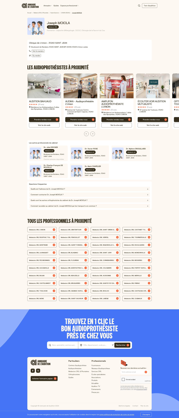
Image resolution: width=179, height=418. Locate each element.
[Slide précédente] (86, 134)
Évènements (96, 389)
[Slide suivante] (92, 134)
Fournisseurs (96, 365)
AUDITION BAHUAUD (40, 101)
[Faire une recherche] (139, 5)
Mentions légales (124, 406)
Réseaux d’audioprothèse (100, 368)
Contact (135, 406)
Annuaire (47, 6)
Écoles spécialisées (98, 374)
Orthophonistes (74, 374)
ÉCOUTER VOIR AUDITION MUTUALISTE (152, 103)
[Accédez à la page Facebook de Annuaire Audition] (33, 371)
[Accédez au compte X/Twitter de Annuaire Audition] (38, 371)
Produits (94, 380)
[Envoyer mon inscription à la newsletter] (146, 372)
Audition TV (95, 386)
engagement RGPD (141, 389)
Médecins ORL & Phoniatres (78, 371)
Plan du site (144, 406)
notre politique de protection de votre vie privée (116, 414)
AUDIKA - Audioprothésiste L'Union (79, 103)
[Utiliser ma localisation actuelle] (113, 345)
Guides (56, 6)
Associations (96, 377)
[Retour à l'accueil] (44, 362)
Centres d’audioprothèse (77, 365)
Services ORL (96, 371)
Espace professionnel (68, 6)
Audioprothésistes (74, 368)
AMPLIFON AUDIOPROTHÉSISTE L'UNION (112, 104)
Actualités (95, 383)
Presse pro (95, 392)
